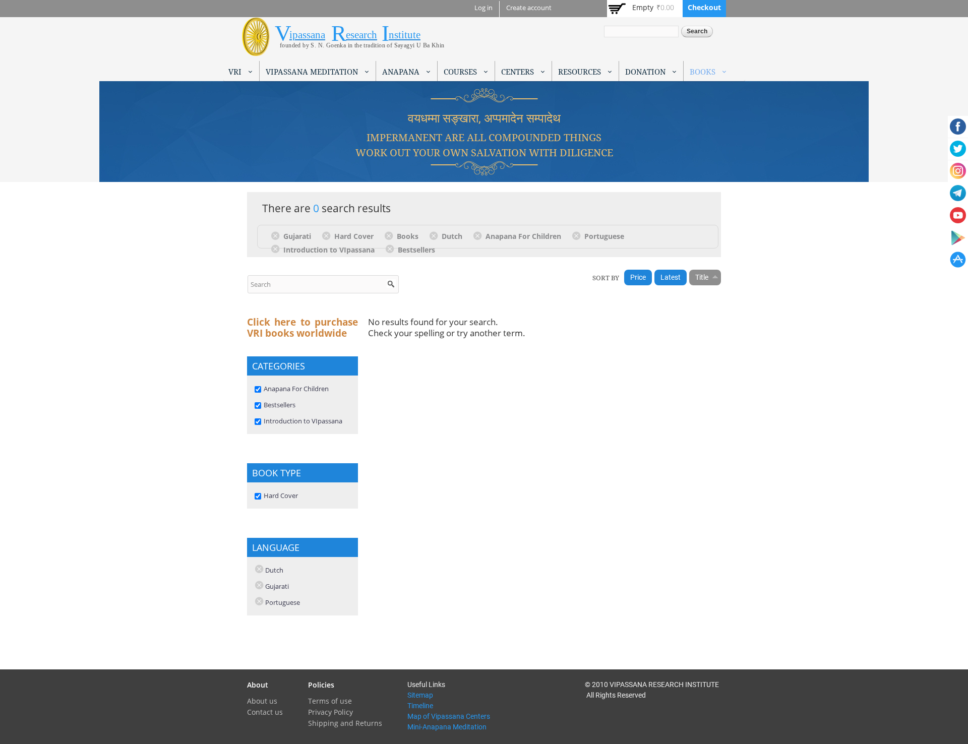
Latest (670, 277)
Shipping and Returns (345, 723)
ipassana (307, 35)
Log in (483, 8)
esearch (361, 35)
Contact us (265, 712)
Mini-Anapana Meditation (447, 727)
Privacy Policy (330, 712)
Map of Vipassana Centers (448, 716)
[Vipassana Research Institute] (256, 50)
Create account (529, 8)
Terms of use (330, 701)
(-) (277, 235)
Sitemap (420, 695)
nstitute (404, 35)
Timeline (420, 706)
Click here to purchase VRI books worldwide (302, 328)
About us (262, 701)
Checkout (704, 7)
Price (638, 277)
